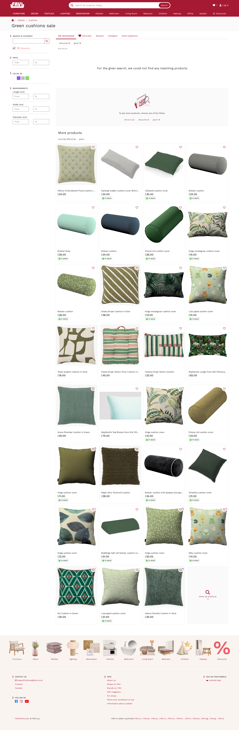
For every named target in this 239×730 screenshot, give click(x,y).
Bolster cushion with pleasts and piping (164, 492)
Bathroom (128, 659)
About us (111, 680)
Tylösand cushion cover (156, 190)
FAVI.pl (154, 718)
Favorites (86, 36)
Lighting (73, 659)
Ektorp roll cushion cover (157, 251)
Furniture (17, 659)
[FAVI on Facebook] (16, 701)
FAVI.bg (205, 718)
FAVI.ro (163, 718)
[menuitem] (19, 14)
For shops (111, 696)
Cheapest (112, 36)
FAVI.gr (213, 718)
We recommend (66, 36)
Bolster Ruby (64, 251)
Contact (19, 684)
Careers (18, 688)
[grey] (23, 78)
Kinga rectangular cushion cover (204, 251)
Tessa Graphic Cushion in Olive (72, 372)
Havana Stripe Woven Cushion (159, 372)
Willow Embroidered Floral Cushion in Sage (79, 190)
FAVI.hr (180, 718)
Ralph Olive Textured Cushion (115, 492)
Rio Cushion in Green (68, 613)
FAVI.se (196, 718)
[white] (14, 78)
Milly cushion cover (198, 553)
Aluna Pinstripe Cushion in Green (74, 432)
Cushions (32, 20)
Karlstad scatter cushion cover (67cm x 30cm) (123, 190)
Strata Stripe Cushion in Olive (115, 311)
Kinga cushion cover (154, 432)
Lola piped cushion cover (201, 311)
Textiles (21, 20)
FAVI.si (221, 718)
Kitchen (110, 659)
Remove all (129, 120)
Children (185, 659)
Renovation (91, 659)
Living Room (147, 659)
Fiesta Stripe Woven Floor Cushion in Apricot (123, 372)
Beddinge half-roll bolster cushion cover (121, 553)
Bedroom (166, 659)
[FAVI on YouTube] (27, 701)
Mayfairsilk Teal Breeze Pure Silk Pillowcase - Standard (128, 432)
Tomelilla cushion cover (200, 492)
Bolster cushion (196, 190)
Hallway (203, 659)
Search (164, 5)
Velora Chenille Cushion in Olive (160, 613)
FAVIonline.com (22, 718)
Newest (100, 36)
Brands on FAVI (114, 688)
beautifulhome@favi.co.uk (30, 680)
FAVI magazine (114, 692)
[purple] (18, 78)
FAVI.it (188, 718)
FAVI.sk (146, 718)
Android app (215, 680)
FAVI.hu (172, 718)
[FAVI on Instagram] (21, 701)
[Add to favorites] (93, 147)
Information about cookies (119, 703)
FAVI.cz (138, 718)
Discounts (222, 659)
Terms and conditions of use (120, 700)
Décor (35, 659)
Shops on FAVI (114, 684)
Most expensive (130, 36)
